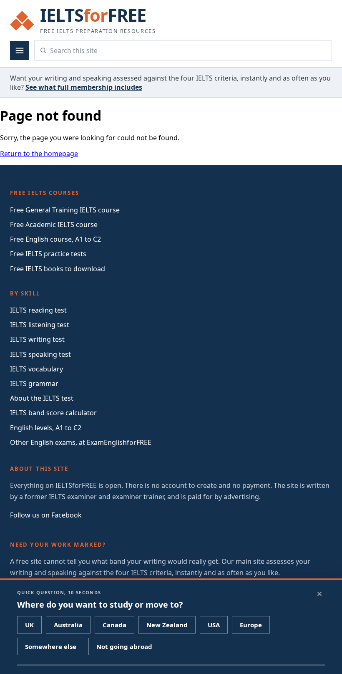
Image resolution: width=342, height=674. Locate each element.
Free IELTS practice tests (48, 253)
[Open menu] (19, 50)
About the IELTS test (41, 398)
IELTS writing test (37, 339)
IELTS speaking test (40, 354)
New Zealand (167, 625)
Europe (251, 625)
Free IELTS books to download (57, 268)
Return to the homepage (39, 153)
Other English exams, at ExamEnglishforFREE (80, 442)
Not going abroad (124, 646)
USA (214, 625)
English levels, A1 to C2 (45, 427)
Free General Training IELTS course (65, 210)
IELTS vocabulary (36, 369)
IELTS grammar (34, 383)
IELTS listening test (39, 324)
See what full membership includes (83, 87)
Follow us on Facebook (46, 515)
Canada (114, 625)
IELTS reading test (38, 310)
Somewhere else (50, 646)
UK (29, 625)
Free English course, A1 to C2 (55, 239)
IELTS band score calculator (53, 412)
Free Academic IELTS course (54, 224)
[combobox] (188, 50)
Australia (68, 625)
